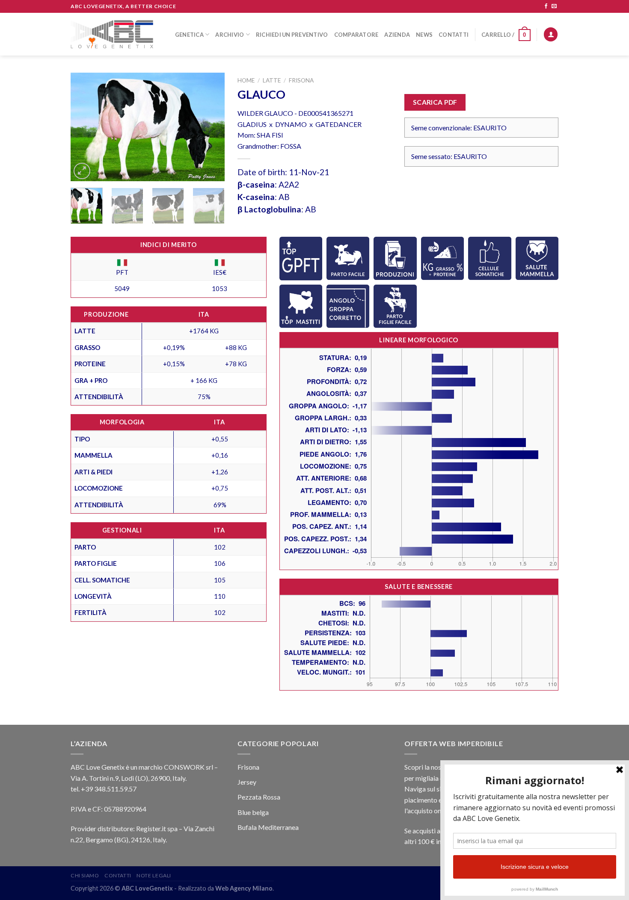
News (424, 34)
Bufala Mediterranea (268, 827)
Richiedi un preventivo (292, 34)
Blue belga (253, 812)
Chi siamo (85, 875)
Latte (272, 80)
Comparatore (356, 34)
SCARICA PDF (435, 102)
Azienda (397, 34)
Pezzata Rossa (258, 797)
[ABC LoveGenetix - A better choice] (112, 34)
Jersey (246, 782)
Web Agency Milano (244, 888)
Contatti (454, 34)
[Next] (211, 127)
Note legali (153, 875)
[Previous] (84, 127)
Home (246, 80)
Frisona (301, 80)
